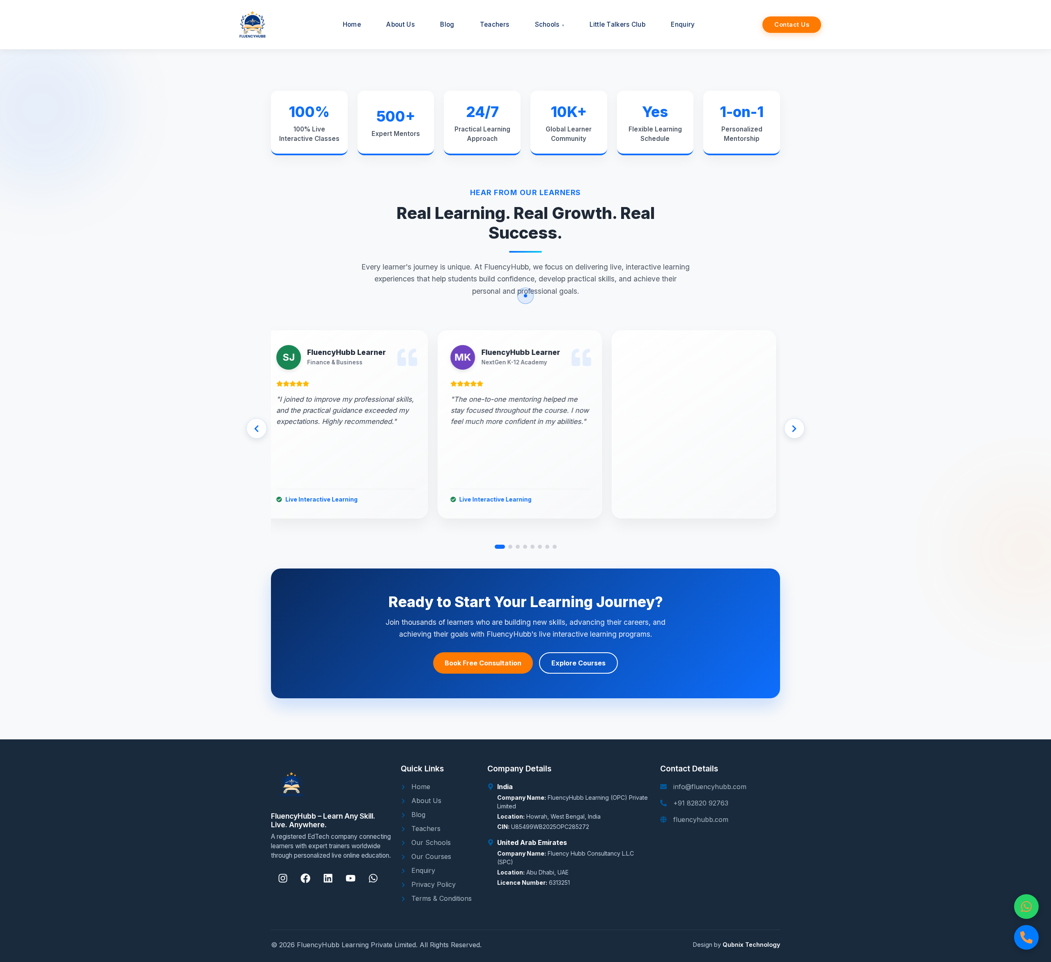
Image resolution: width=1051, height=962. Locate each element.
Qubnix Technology (751, 944)
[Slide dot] (500, 547)
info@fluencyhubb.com (709, 786)
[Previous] (256, 428)
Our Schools (430, 842)
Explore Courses (578, 663)
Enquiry (422, 870)
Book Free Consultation (483, 663)
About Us (425, 800)
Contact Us (791, 24)
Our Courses (430, 856)
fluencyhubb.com (700, 819)
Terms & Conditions (440, 898)
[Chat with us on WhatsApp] (1026, 906)
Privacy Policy (432, 884)
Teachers (425, 828)
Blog (417, 814)
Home (419, 786)
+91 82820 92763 (700, 803)
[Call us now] (1026, 937)
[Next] (794, 428)
